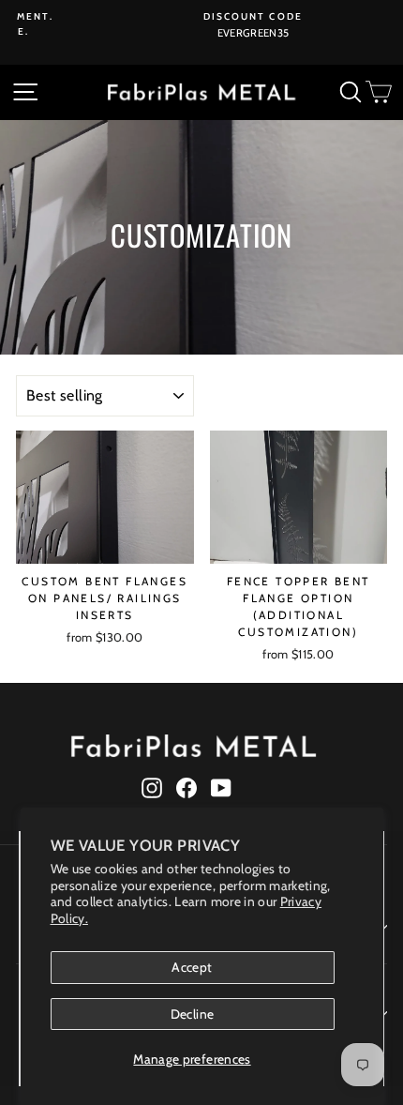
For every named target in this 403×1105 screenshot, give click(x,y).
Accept (192, 967)
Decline (192, 1014)
